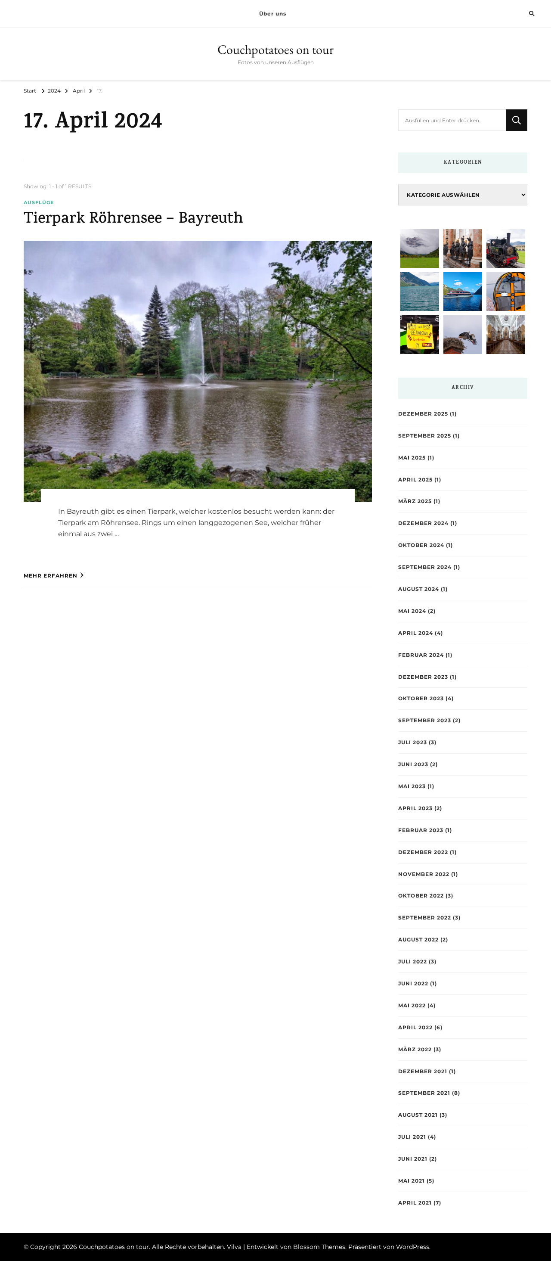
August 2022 (418, 939)
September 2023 (424, 720)
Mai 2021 (411, 1180)
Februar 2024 (421, 655)
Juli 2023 (412, 742)
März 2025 (415, 501)
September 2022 (424, 917)
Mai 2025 (412, 457)
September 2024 (425, 567)
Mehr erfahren (50, 575)
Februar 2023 (420, 830)
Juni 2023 (413, 764)
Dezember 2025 (423, 413)
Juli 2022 (412, 961)
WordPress (412, 1247)
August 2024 (418, 589)
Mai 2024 (412, 611)
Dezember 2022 (423, 852)
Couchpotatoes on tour (275, 49)
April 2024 (415, 633)
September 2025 (424, 435)
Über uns (272, 14)
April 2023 (415, 808)
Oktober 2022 (421, 895)
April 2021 (415, 1202)
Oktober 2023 (421, 698)
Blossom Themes (319, 1247)
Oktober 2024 (421, 545)
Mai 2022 (412, 1005)
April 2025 (415, 479)
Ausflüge (39, 202)
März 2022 (415, 1049)
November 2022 (423, 874)
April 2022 (415, 1027)
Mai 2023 (412, 786)
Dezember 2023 (423, 677)
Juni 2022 (413, 983)
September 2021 (424, 1093)
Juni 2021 (412, 1158)
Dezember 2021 (422, 1071)
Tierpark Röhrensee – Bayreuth (133, 220)
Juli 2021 (412, 1137)
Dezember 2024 (423, 523)
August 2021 (418, 1115)
